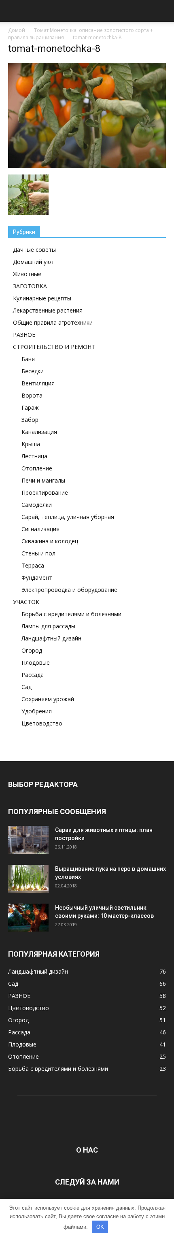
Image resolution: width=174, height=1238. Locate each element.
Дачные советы (34, 249)
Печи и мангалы (43, 480)
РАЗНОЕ (24, 334)
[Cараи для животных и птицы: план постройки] (28, 840)
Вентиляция (38, 383)
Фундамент (36, 577)
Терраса (32, 565)
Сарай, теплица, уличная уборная (67, 517)
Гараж (30, 407)
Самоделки (36, 504)
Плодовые (35, 662)
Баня (28, 359)
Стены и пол (38, 553)
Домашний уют (33, 262)
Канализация (39, 432)
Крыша (30, 444)
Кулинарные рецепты (42, 298)
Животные (27, 274)
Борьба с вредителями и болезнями (71, 614)
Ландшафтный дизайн (51, 638)
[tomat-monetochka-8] (87, 166)
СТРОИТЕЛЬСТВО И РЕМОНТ (54, 347)
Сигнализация (40, 529)
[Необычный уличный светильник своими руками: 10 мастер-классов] (28, 918)
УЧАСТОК (26, 602)
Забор (29, 419)
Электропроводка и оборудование (69, 589)
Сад (26, 687)
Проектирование (44, 492)
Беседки (32, 371)
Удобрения (36, 711)
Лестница (34, 456)
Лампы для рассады (48, 626)
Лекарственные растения (48, 310)
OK (100, 1227)
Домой (16, 30)
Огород (31, 650)
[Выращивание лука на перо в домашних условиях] (28, 879)
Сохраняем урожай (47, 699)
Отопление (36, 468)
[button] (162, 11)
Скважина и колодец (49, 541)
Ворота (31, 395)
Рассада (32, 675)
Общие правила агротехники (53, 322)
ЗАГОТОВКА (30, 286)
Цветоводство (41, 723)
